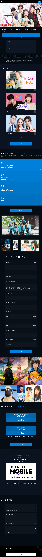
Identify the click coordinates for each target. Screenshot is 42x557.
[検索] (36, 2)
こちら (29, 37)
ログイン (39, 1)
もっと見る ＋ (21, 137)
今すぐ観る (21, 35)
